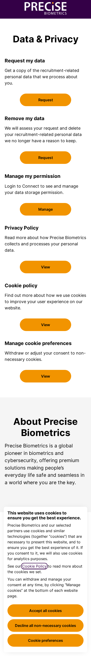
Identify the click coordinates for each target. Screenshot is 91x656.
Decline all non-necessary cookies (45, 625)
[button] (45, 376)
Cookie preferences (45, 640)
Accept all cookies (45, 610)
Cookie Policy (34, 566)
